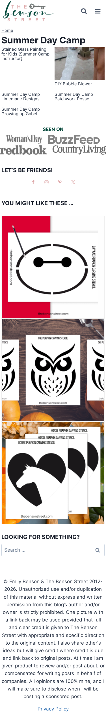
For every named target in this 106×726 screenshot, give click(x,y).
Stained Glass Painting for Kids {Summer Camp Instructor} (25, 53)
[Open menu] (97, 11)
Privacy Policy (53, 709)
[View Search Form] (84, 11)
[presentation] (80, 63)
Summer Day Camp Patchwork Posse (74, 97)
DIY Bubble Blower (73, 83)
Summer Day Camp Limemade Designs (20, 97)
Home (7, 30)
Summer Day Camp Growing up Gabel (20, 111)
